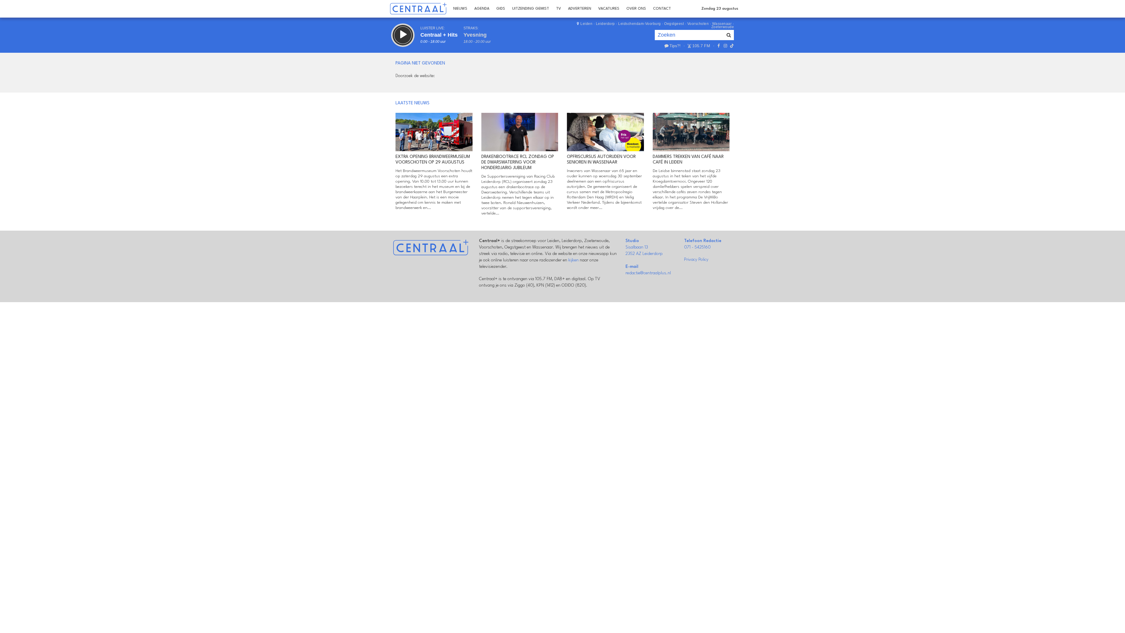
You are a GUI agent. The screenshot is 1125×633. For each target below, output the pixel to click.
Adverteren (579, 9)
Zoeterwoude (722, 27)
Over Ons (636, 9)
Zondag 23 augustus (719, 9)
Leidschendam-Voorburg (639, 24)
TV (558, 9)
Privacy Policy (696, 260)
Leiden (586, 24)
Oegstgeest (674, 24)
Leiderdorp (605, 24)
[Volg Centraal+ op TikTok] (731, 45)
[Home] (418, 8)
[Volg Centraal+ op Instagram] (725, 45)
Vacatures (608, 9)
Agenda (481, 9)
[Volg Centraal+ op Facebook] (718, 45)
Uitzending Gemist (530, 9)
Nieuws (460, 9)
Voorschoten (698, 24)
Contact (662, 9)
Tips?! (675, 45)
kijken (573, 260)
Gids (500, 9)
